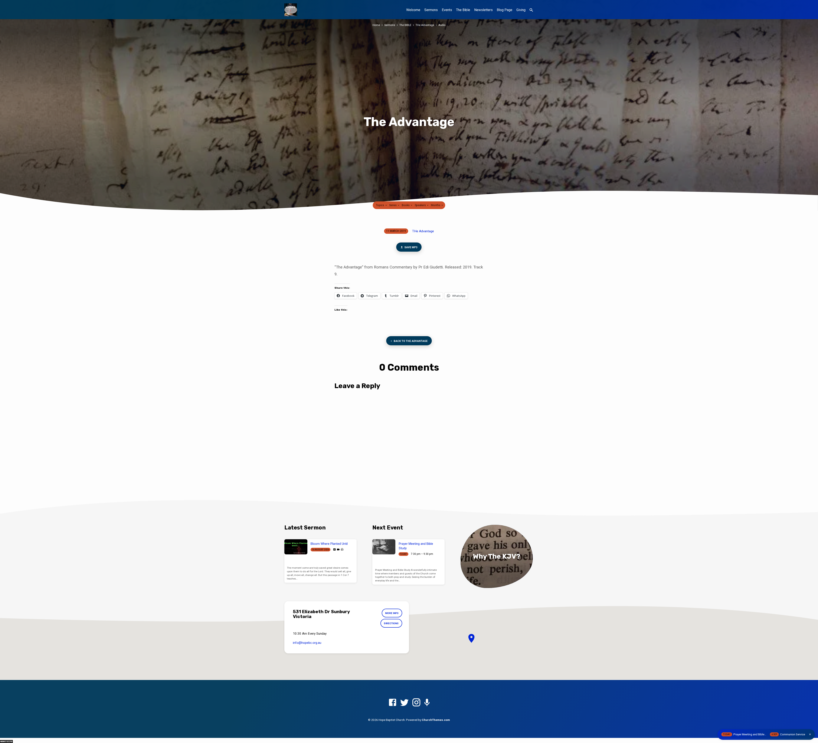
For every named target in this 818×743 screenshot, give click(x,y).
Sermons (431, 10)
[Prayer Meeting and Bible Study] (383, 547)
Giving (521, 10)
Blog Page (504, 10)
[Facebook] (392, 702)
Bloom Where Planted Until (329, 544)
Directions (391, 623)
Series (393, 205)
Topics (380, 205)
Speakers (420, 205)
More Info (392, 613)
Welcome (413, 10)
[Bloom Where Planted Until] (295, 547)
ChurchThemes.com (436, 719)
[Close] (810, 734)
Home (376, 25)
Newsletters (483, 10)
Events (447, 10)
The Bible (463, 10)
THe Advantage (425, 25)
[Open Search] (531, 10)
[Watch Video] (338, 550)
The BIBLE (405, 25)
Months (436, 205)
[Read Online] (334, 549)
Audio (442, 25)
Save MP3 (411, 247)
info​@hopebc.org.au (307, 643)
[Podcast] (427, 703)
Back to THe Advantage (410, 341)
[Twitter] (404, 702)
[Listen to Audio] (342, 549)
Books (406, 205)
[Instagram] (416, 702)
